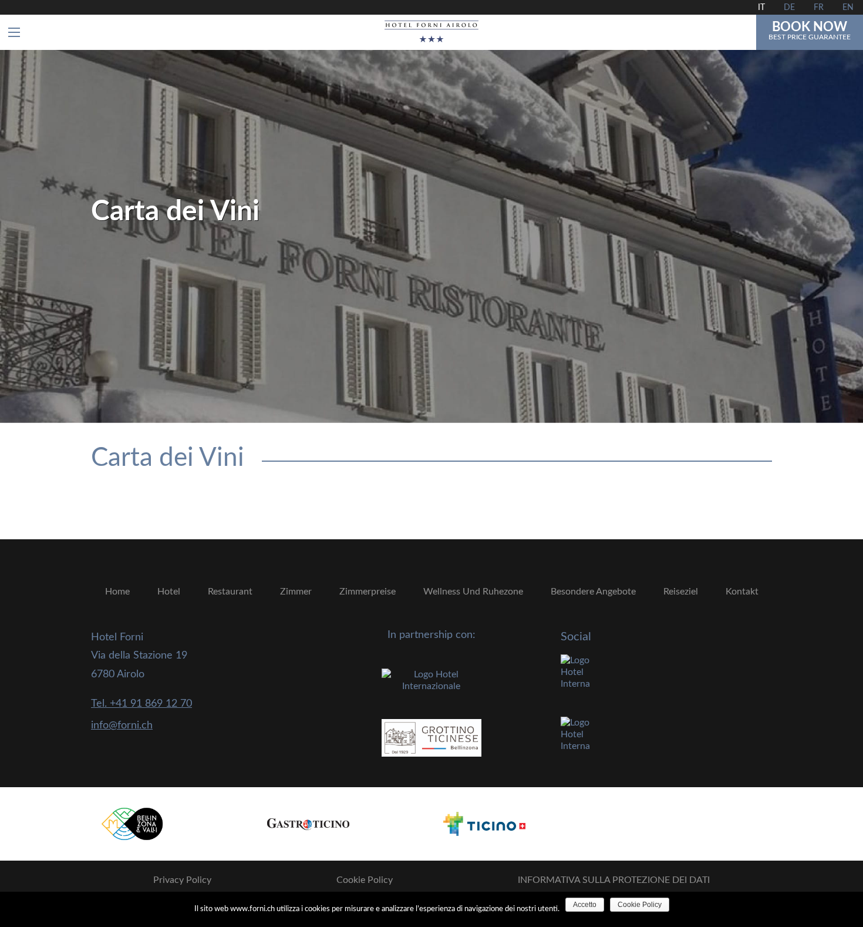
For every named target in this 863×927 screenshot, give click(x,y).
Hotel (168, 591)
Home (117, 591)
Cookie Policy (364, 880)
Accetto (584, 905)
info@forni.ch (122, 725)
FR (819, 8)
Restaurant (230, 591)
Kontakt (742, 591)
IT (761, 8)
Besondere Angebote (593, 591)
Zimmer (296, 591)
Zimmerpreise (367, 591)
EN (848, 8)
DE (789, 8)
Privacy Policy (182, 880)
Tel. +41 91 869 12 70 (141, 703)
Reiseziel (680, 591)
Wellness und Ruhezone (473, 591)
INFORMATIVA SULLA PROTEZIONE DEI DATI (614, 880)
